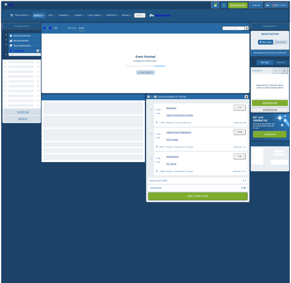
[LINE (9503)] (44, 28)
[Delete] (246, 97)
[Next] (155, 97)
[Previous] (38, 50)
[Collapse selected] (34, 75)
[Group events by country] (38, 75)
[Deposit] (224, 5)
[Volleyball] (50, 28)
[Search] (247, 28)
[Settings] (268, 5)
